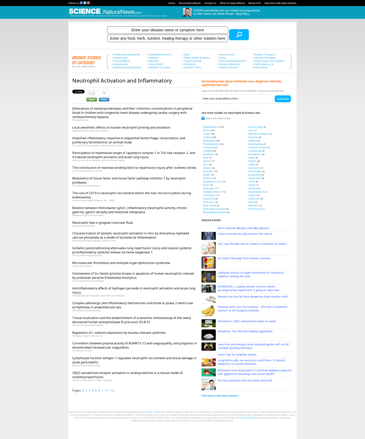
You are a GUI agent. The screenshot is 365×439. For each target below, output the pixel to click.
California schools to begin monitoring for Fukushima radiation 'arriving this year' (250, 274)
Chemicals (190, 64)
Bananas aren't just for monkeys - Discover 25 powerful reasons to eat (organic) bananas (252, 308)
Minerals (154, 61)
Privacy (148, 412)
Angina (252, 195)
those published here (251, 417)
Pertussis (208, 202)
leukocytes (209, 140)
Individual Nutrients (160, 54)
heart (206, 185)
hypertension (256, 191)
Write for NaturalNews (232, 3)
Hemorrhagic (255, 127)
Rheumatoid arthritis (214, 212)
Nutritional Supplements (127, 67)
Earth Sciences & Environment (263, 65)
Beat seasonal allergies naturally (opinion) (243, 228)
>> (106, 390)
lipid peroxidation (258, 133)
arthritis (207, 178)
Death (206, 174)
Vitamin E (253, 205)
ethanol (252, 188)
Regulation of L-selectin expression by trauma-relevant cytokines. (119, 333)
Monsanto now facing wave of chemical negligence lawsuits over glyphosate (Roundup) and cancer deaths (255, 372)
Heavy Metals (227, 54)
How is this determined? (218, 118)
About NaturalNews (190, 3)
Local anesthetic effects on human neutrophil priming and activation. (121, 127)
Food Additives (122, 61)
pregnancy (254, 174)
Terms (158, 412)
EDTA (251, 202)
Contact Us (210, 3)
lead (205, 157)
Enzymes (208, 171)
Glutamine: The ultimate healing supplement (245, 331)
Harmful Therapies (265, 57)
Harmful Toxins (193, 67)
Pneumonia (255, 208)
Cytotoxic (208, 198)
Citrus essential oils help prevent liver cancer (245, 234)
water (251, 157)
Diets (187, 54)
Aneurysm (254, 198)
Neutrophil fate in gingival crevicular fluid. (102, 223)
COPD (251, 181)
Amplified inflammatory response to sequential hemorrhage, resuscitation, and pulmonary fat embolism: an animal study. (128, 140)
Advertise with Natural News (280, 3)
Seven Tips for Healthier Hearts (237, 354)
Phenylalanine (211, 144)
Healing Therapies (265, 54)
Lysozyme (254, 168)
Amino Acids (156, 64)
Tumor (207, 133)
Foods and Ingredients (127, 54)
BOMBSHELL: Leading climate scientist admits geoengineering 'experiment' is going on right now (248, 288)
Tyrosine (208, 147)
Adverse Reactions (230, 64)
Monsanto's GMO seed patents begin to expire (247, 321)
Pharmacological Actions (233, 61)
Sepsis (207, 168)
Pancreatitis (255, 171)
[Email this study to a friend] (91, 91)
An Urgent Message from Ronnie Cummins (244, 258)
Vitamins (154, 57)
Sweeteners (121, 64)
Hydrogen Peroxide (214, 208)
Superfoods (121, 57)
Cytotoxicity (255, 150)
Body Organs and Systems (269, 61)
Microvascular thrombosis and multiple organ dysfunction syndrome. (121, 263)
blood (206, 130)
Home (171, 3)
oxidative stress (212, 191)
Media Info (254, 3)
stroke (252, 185)
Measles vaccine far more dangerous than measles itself (253, 296)
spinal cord (254, 178)
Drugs (222, 57)
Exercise (253, 137)
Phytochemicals (193, 61)
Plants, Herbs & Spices (197, 57)
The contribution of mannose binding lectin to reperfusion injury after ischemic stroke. (134, 168)
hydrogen (208, 188)
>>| (112, 390)
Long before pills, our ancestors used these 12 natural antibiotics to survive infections (251, 362)
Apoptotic (208, 154)
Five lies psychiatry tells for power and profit (245, 380)
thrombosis (255, 154)
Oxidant (207, 150)
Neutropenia (255, 144)
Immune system (257, 147)
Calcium (207, 137)
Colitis (251, 164)
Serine (207, 161)
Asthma (252, 140)
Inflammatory (210, 127)
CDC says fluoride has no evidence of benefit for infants (252, 244)
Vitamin (252, 161)
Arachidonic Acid (212, 181)
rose (251, 130)
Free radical (209, 205)
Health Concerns (228, 67)
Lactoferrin (209, 195)
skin (205, 164)
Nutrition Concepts (159, 67)
